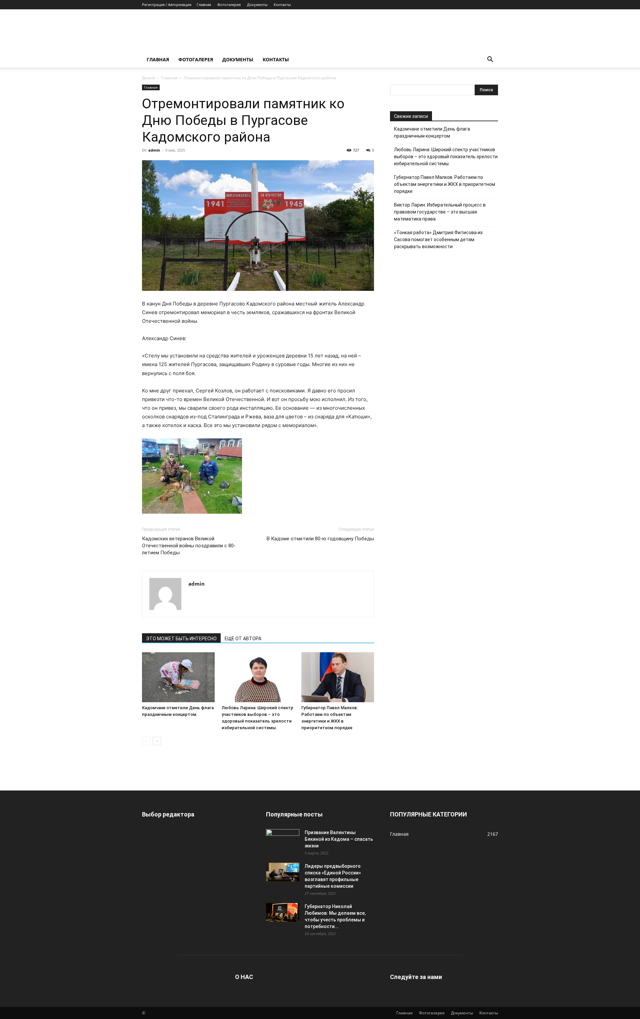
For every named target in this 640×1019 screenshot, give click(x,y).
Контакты (282, 4)
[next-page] (157, 741)
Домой (148, 78)
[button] (490, 60)
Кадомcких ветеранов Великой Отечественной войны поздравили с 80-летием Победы (189, 546)
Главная (204, 4)
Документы (257, 4)
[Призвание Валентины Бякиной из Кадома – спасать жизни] (282, 838)
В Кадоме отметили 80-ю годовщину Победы (320, 539)
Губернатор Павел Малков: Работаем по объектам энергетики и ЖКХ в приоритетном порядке (444, 184)
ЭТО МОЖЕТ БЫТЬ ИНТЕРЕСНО (181, 638)
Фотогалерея (229, 4)
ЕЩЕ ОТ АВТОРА (243, 638)
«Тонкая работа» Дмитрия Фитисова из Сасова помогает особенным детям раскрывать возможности (438, 239)
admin (154, 150)
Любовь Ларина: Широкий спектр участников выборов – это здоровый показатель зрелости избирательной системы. (446, 156)
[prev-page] (146, 741)
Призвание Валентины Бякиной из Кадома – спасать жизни (339, 839)
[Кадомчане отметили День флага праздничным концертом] (178, 677)
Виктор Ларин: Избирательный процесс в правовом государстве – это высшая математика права (440, 212)
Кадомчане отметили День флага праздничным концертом (432, 132)
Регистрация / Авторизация (166, 4)
